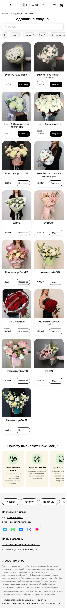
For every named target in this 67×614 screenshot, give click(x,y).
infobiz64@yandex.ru (20, 521)
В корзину (23, 84)
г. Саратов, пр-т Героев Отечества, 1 (21, 544)
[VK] (21, 529)
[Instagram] (37, 529)
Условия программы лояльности (43, 603)
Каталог (6, 13)
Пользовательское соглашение (18, 599)
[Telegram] (5, 529)
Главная (10, 501)
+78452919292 (15, 517)
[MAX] (29, 529)
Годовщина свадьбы (23, 13)
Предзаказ (23, 183)
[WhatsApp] (13, 529)
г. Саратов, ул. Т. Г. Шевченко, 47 (19, 549)
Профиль (48, 501)
